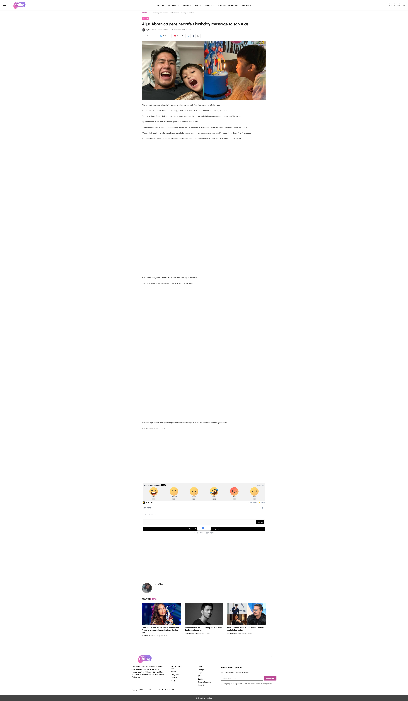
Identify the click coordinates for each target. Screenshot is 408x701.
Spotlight (172, 5)
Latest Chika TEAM (235, 633)
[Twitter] (134, 116)
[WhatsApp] (134, 127)
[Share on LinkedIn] (188, 36)
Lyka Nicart (152, 30)
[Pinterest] (134, 121)
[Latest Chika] (22, 5)
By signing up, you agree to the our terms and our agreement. (247, 684)
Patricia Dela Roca (149, 636)
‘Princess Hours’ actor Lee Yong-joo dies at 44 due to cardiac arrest (203, 629)
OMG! (197, 5)
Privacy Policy (260, 684)
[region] (160, 467)
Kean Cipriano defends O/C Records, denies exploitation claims (245, 629)
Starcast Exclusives (228, 5)
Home (154, 13)
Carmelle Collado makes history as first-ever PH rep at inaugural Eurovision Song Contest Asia (160, 630)
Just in (160, 5)
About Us (246, 5)
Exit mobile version (204, 698)
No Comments (176, 30)
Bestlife (208, 5)
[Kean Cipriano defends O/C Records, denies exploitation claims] (246, 614)
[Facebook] (134, 110)
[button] (4, 5)
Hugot (186, 5)
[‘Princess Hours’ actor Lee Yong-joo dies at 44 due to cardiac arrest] (204, 614)
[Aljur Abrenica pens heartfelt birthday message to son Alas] (204, 70)
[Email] (134, 132)
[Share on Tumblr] (193, 36)
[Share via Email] (198, 36)
